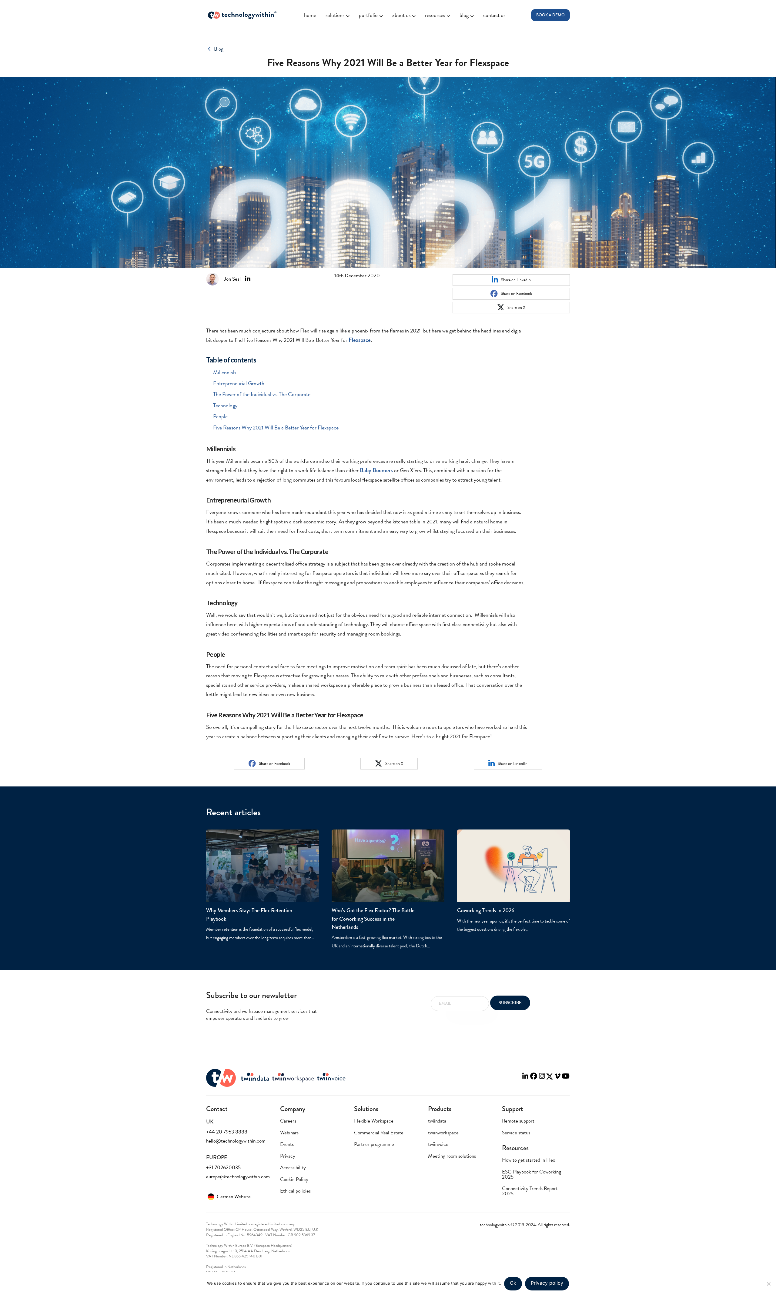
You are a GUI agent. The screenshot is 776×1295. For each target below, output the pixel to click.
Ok (513, 1283)
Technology (225, 405)
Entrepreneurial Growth (238, 383)
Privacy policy (547, 1283)
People (220, 416)
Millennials (224, 372)
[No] (768, 1284)
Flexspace (360, 340)
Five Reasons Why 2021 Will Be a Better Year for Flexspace (276, 427)
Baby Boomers (376, 470)
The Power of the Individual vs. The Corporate (261, 394)
